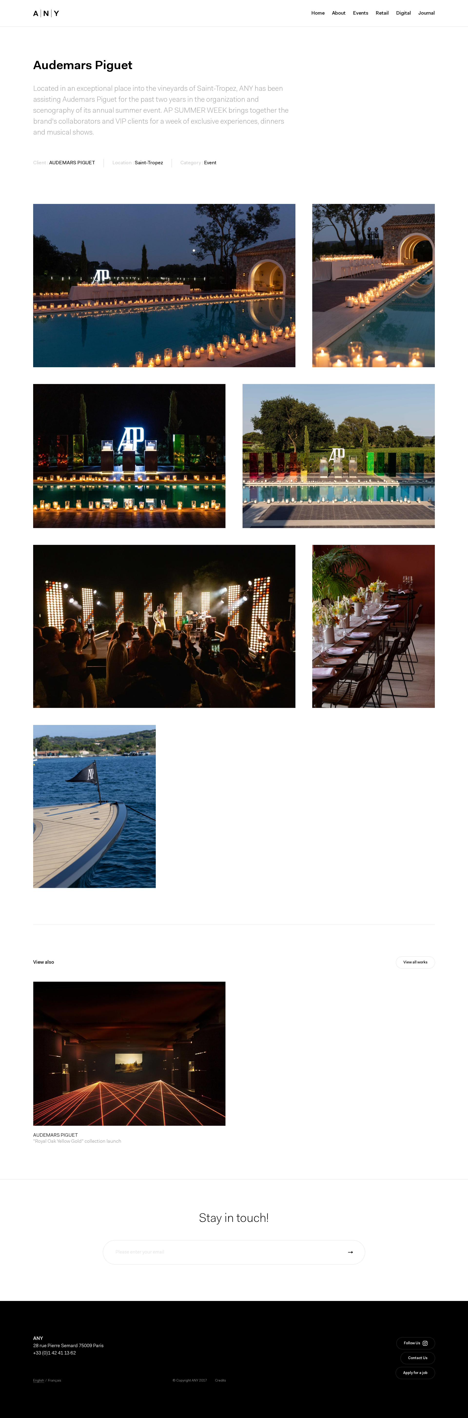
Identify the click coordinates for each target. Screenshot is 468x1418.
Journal (426, 13)
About (339, 13)
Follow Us (412, 1343)
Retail (382, 13)
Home (318, 13)
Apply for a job (415, 1373)
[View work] (129, 1054)
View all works (415, 962)
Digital (403, 13)
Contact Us (418, 1358)
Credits (220, 1380)
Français (54, 1380)
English (38, 1380)
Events (360, 13)
